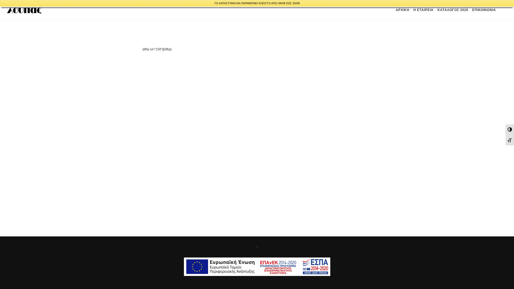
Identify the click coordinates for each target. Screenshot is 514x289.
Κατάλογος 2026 (453, 10)
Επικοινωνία (484, 10)
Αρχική (402, 10)
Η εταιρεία (423, 10)
